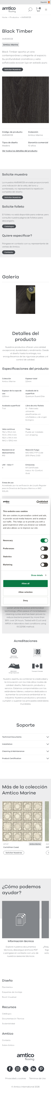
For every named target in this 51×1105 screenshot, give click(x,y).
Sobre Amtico (8, 1045)
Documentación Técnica (13, 1018)
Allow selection (25, 592)
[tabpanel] (25, 737)
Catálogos (6, 1014)
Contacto (8, 252)
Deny (25, 600)
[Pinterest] (41, 1069)
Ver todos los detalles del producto (19, 150)
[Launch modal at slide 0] (31, 289)
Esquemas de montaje (12, 992)
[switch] (44, 548)
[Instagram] (18, 1069)
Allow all (26, 583)
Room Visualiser (9, 997)
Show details (37, 575)
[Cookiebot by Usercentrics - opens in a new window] (36, 502)
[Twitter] (25, 1069)
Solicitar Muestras (12, 69)
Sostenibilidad (8, 1023)
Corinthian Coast (11, 847)
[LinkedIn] (33, 1069)
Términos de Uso (37, 1078)
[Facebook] (10, 1069)
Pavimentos (7, 987)
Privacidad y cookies (15, 1078)
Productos (14, 17)
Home (4, 17)
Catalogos (9, 226)
